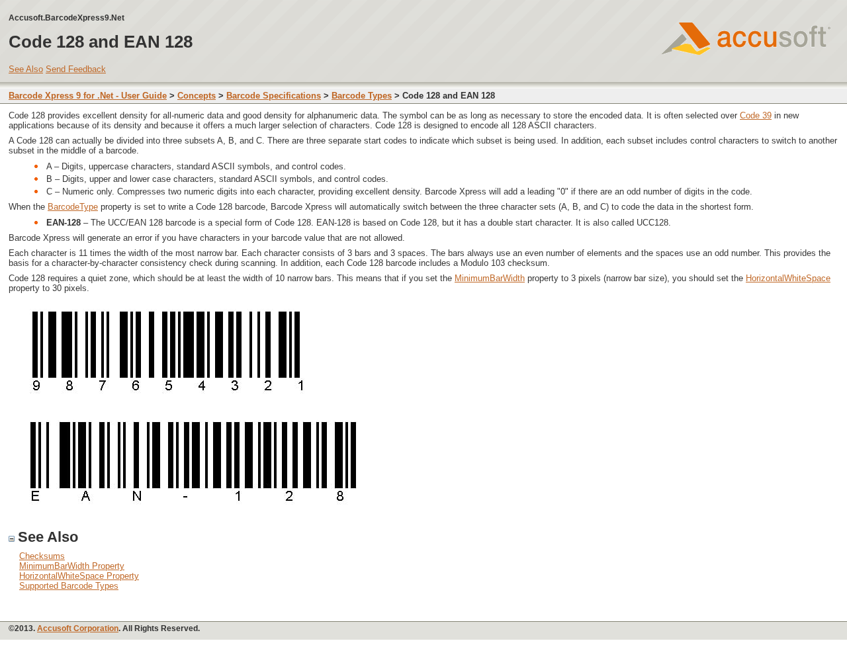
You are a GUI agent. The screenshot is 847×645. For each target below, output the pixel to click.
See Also (26, 69)
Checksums (42, 556)
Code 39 (756, 115)
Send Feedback (76, 69)
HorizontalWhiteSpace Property (79, 576)
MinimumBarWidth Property (71, 566)
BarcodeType (73, 207)
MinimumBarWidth (490, 278)
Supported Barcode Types (68, 586)
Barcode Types (362, 96)
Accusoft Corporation (77, 628)
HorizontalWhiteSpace (788, 278)
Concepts (196, 96)
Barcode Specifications (273, 96)
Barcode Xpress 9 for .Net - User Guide (88, 96)
